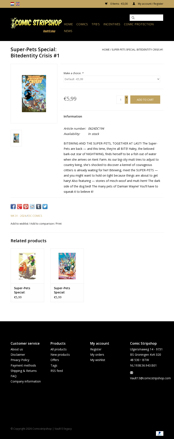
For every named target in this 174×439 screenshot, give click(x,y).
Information (73, 116)
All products (59, 349)
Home (68, 24)
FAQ (14, 376)
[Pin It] (25, 206)
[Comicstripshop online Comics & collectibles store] (37, 24)
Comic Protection (139, 24)
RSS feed (57, 371)
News (68, 31)
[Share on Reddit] (32, 206)
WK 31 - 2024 (18, 216)
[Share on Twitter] (45, 206)
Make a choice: (73, 73)
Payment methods (23, 365)
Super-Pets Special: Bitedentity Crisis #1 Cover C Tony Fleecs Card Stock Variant (67, 290)
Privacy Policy (20, 360)
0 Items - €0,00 (119, 4)
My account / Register (150, 4)
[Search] (133, 17)
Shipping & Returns (24, 371)
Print (59, 223)
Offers (55, 360)
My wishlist (97, 360)
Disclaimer (18, 355)
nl (12, 4)
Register (95, 349)
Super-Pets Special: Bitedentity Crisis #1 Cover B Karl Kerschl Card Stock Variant (27, 290)
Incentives (111, 24)
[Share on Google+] (19, 206)
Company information (26, 381)
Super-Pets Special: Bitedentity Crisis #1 (137, 49)
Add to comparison (42, 223)
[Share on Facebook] (13, 206)
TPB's (95, 24)
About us (17, 349)
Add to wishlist (19, 223)
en (18, 4)
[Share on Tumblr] (38, 206)
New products (60, 355)
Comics (82, 24)
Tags (54, 365)
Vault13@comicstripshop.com (150, 378)
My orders (97, 355)
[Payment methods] (158, 433)
